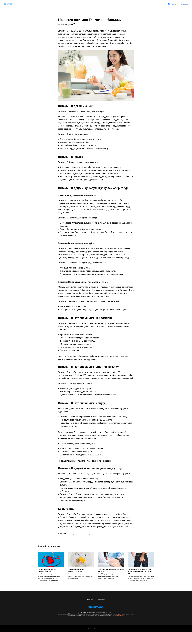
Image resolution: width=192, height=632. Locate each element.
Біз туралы (172, 4)
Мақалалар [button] (184, 4)
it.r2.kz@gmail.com (118, 615)
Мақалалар (101, 599)
